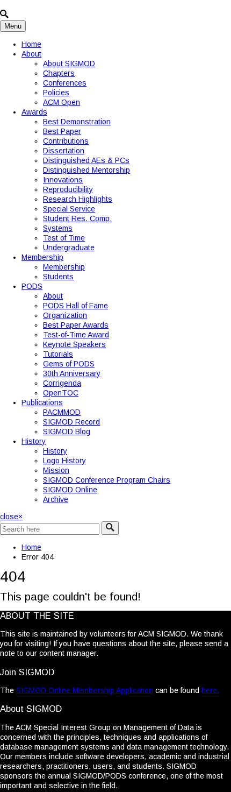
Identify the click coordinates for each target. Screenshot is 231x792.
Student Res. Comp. (77, 218)
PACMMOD (62, 412)
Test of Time (64, 238)
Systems (58, 228)
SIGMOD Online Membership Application (84, 690)
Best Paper (62, 131)
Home (31, 44)
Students (58, 276)
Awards (34, 112)
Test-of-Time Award (76, 334)
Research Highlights (77, 199)
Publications (42, 402)
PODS (31, 286)
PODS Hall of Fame (75, 305)
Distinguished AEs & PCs (86, 160)
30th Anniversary (71, 373)
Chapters (59, 73)
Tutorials (58, 354)
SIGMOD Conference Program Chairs (106, 480)
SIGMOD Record (71, 422)
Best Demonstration (77, 121)
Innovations (63, 179)
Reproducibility (68, 189)
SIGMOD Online (70, 489)
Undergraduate (69, 247)
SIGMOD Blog (66, 431)
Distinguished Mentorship (86, 170)
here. (210, 690)
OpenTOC (60, 392)
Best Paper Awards (76, 325)
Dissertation (63, 150)
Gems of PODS (69, 363)
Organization (65, 315)
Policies (56, 92)
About (31, 53)
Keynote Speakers (74, 344)
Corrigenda (62, 383)
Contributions (66, 141)
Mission (56, 470)
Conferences (64, 83)
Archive (55, 499)
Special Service (69, 208)
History (33, 441)
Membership (42, 257)
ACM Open (61, 102)
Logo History (64, 460)
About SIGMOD (69, 63)
